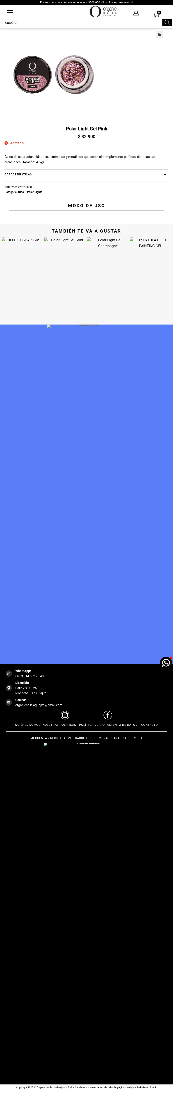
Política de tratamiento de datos (108, 724)
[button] (159, 34)
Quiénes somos (28, 724)
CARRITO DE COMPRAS (92, 738)
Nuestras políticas (59, 724)
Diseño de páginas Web (118, 1087)
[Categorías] (10, 12)
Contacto (149, 724)
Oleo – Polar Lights (30, 192)
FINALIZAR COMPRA (127, 738)
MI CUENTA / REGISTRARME (51, 738)
